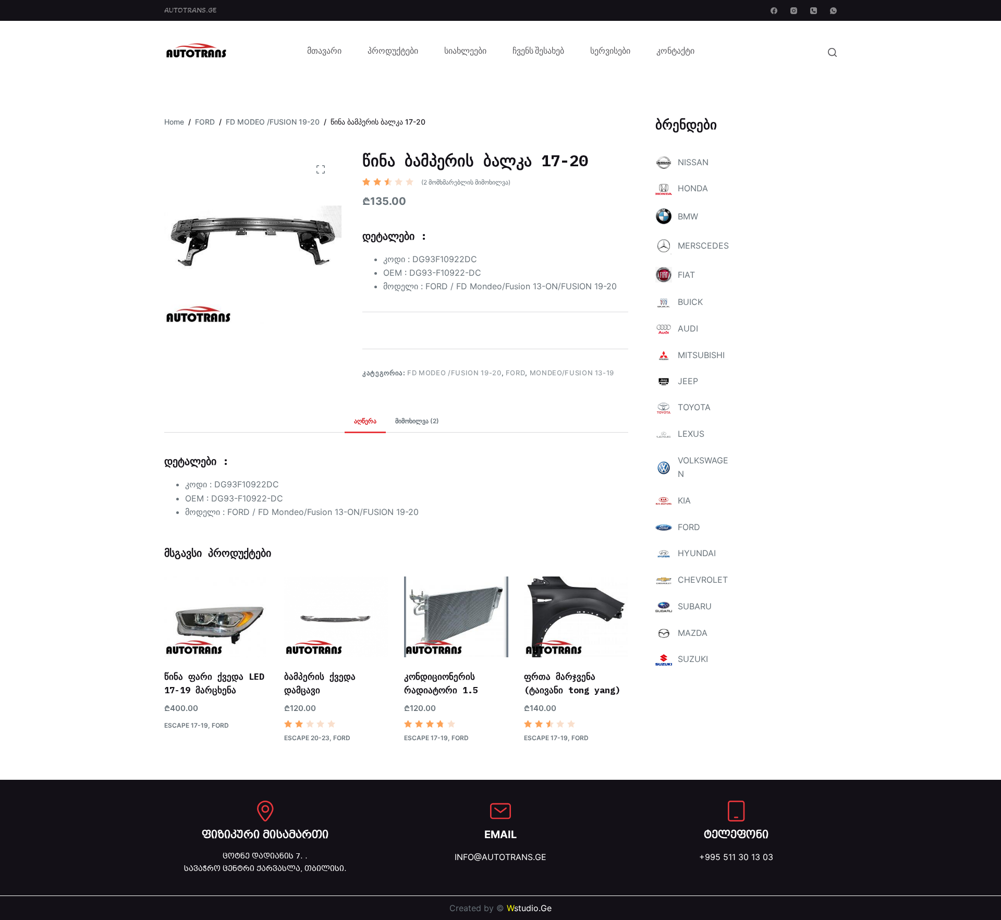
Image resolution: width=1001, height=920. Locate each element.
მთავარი (324, 52)
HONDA (693, 188)
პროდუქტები (393, 52)
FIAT (686, 274)
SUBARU (695, 606)
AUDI (688, 328)
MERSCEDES (703, 245)
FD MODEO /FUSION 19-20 (454, 373)
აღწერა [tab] (365, 421)
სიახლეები (465, 52)
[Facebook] (774, 10)
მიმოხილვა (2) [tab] (417, 421)
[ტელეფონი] (736, 811)
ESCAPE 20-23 (306, 738)
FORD (516, 373)
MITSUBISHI (701, 355)
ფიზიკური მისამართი (265, 834)
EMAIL (500, 834)
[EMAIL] (500, 811)
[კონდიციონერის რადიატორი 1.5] (456, 617)
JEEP (688, 381)
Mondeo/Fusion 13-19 (572, 373)
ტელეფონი (736, 834)
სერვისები (610, 52)
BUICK (690, 302)
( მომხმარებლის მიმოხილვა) (465, 182)
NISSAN (693, 162)
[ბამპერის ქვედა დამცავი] (336, 617)
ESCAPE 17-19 (186, 725)
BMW (688, 216)
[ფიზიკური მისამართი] (265, 811)
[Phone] (813, 10)
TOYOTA (694, 407)
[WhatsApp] (833, 10)
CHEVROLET (703, 579)
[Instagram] (793, 10)
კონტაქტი (675, 52)
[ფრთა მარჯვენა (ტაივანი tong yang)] (576, 617)
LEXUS (691, 433)
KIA (684, 500)
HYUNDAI (697, 553)
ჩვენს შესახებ (538, 52)
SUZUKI (693, 659)
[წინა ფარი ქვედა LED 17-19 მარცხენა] (216, 617)
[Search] (832, 52)
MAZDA (692, 633)
